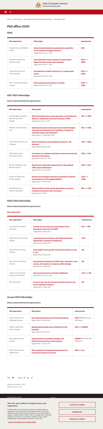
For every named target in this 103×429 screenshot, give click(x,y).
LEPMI (83, 62)
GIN (89, 165)
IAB (83, 142)
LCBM (83, 74)
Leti (83, 350)
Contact (53, 397)
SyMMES (85, 327)
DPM (83, 165)
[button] (10, 12)
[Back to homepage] (51, 5)
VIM (88, 226)
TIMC (89, 128)
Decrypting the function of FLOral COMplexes (50, 273)
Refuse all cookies (77, 419)
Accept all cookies (77, 405)
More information (14, 212)
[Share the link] (32, 377)
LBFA (89, 116)
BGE (82, 188)
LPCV (83, 238)
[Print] (13, 377)
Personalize (77, 412)
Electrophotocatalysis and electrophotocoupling (50, 318)
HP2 (82, 116)
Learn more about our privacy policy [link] (22, 422)
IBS (83, 226)
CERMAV (78, 338)
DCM (82, 48)
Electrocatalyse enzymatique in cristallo (49, 83)
